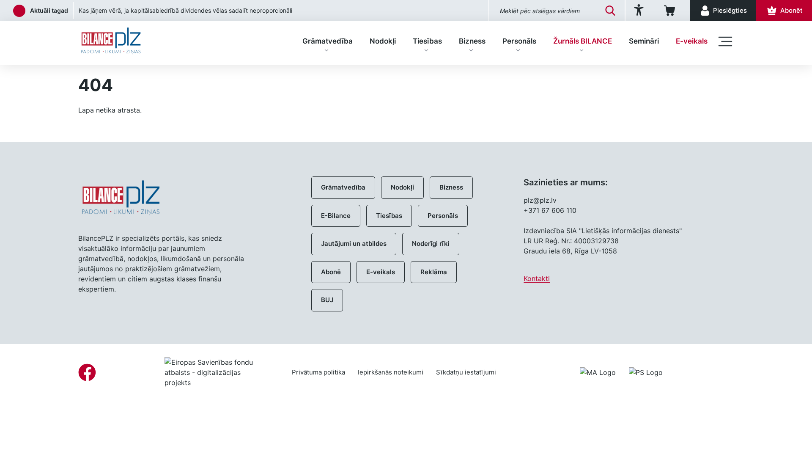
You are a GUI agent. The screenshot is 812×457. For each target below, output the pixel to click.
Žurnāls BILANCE (582, 41)
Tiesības (427, 41)
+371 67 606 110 (550, 210)
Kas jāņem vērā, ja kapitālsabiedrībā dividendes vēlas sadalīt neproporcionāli (185, 10)
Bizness (472, 41)
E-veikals (692, 41)
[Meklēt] (610, 11)
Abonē (331, 272)
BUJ (327, 300)
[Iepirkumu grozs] (671, 10)
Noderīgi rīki (431, 244)
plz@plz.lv (540, 200)
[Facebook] (87, 372)
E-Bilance (336, 216)
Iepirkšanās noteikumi (390, 372)
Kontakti (537, 278)
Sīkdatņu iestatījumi (466, 372)
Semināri (644, 41)
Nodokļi (383, 41)
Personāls (519, 41)
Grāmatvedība (327, 41)
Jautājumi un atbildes (354, 244)
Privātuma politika (318, 372)
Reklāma (433, 272)
